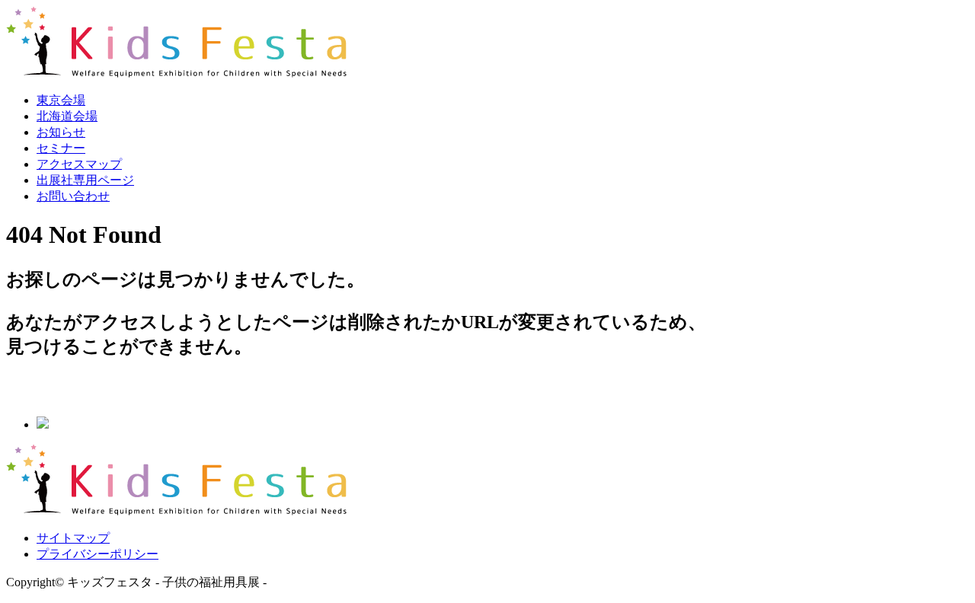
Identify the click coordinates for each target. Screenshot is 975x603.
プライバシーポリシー (97, 553)
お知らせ (61, 132)
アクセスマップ (79, 164)
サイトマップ (73, 537)
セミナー (61, 148)
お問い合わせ (73, 196)
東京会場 (61, 100)
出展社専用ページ (85, 180)
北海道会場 (67, 116)
